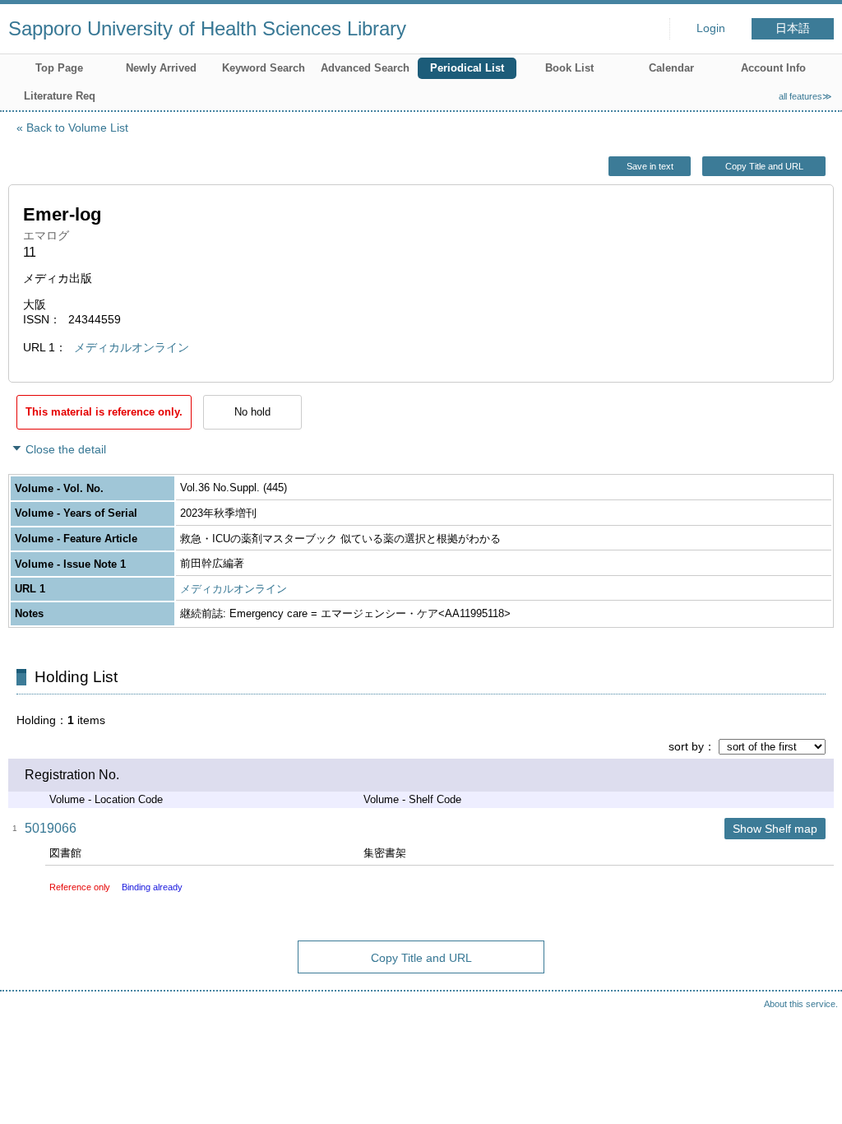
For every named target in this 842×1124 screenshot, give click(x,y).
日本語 (792, 28)
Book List (569, 68)
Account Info (773, 68)
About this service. (801, 1004)
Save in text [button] (650, 166)
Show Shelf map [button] (775, 828)
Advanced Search (365, 68)
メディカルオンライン (131, 347)
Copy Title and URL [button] (764, 166)
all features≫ (805, 96)
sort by (686, 746)
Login (710, 28)
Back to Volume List (77, 127)
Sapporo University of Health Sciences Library (207, 28)
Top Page (59, 68)
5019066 (50, 828)
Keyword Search (263, 68)
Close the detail (65, 449)
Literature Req (59, 96)
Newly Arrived (161, 68)
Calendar (671, 68)
